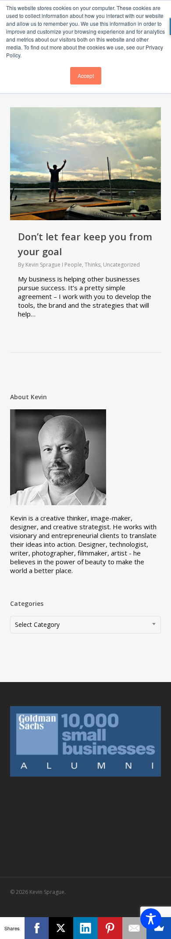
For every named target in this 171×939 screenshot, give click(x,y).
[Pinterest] (110, 928)
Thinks (92, 264)
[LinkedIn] (85, 928)
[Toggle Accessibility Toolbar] (150, 918)
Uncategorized (121, 264)
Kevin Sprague (43, 264)
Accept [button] (86, 75)
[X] (61, 928)
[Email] (134, 928)
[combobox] (85, 624)
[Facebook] (37, 928)
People (73, 264)
